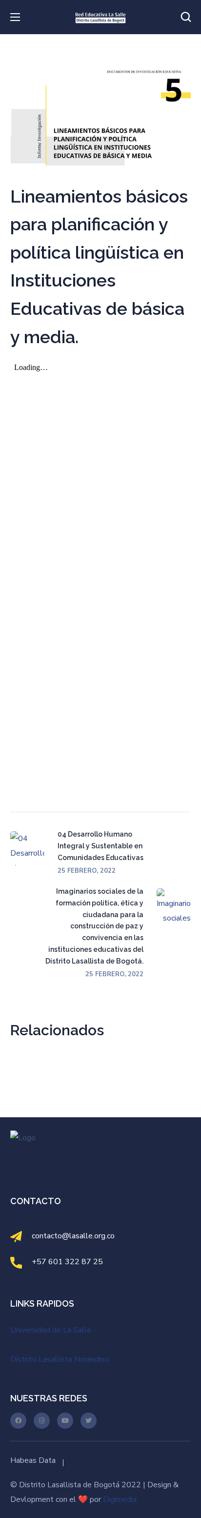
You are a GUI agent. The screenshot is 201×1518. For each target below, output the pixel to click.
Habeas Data (33, 1460)
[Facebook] (18, 1421)
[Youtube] (65, 1421)
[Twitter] (88, 1421)
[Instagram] (42, 1421)
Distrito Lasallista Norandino (59, 1359)
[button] (186, 17)
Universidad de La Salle (50, 1330)
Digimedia (120, 1499)
